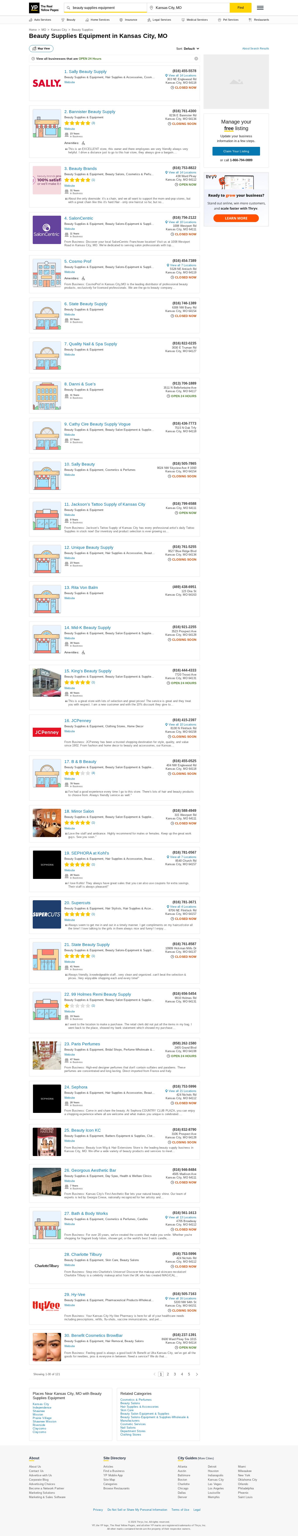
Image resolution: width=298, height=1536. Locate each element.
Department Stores (133, 1431)
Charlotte (184, 1484)
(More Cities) (206, 1458)
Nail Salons (128, 1427)
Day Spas (111, 1176)
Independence (42, 1407)
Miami (242, 1466)
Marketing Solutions (42, 1492)
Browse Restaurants (116, 1488)
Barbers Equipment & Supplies (125, 1136)
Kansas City (59, 29)
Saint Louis (245, 1497)
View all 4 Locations (183, 906)
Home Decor (135, 726)
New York (244, 1475)
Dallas (182, 1492)
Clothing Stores (115, 726)
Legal (197, 1509)
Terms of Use (180, 1509)
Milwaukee (245, 1471)
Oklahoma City (247, 1479)
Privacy (98, 1509)
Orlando (243, 1484)
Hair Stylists (113, 908)
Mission (38, 1414)
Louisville (214, 1492)
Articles (108, 1466)
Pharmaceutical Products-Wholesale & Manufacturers (140, 1300)
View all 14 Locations (182, 75)
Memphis (214, 1497)
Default (189, 48)
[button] (260, 8)
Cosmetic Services (133, 1424)
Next (195, 1374)
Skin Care (111, 1260)
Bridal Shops (113, 1049)
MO (43, 29)
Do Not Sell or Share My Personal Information (137, 1509)
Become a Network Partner (46, 1488)
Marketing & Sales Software (47, 1497)
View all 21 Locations (182, 1091)
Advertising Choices (42, 1484)
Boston (182, 1479)
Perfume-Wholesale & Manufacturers (148, 1049)
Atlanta (182, 1466)
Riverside (39, 1425)
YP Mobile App (113, 1475)
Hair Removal (114, 1341)
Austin (182, 1471)
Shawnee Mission (44, 1421)
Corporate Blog (38, 1479)
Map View (44, 48)
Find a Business (114, 1471)
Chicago (183, 1488)
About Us (35, 1466)
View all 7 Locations (183, 265)
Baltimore (184, 1475)
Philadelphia (246, 1488)
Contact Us (36, 1471)
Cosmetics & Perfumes (141, 174)
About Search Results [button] (255, 48)
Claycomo (39, 1428)
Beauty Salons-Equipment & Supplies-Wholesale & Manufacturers (148, 223)
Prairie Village (42, 1418)
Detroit (212, 1466)
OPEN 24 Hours (90, 58)
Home (33, 29)
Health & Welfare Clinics (136, 1176)
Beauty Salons (115, 174)
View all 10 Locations (182, 222)
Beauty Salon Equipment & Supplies (129, 429)
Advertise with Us (40, 1475)
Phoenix (243, 1492)
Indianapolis (215, 1475)
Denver (182, 1497)
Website (69, 82)
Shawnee (39, 1411)
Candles (142, 1219)
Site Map (109, 1479)
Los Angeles (216, 1488)
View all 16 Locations (182, 1298)
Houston (213, 1471)
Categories (110, 1484)
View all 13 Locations (182, 1217)
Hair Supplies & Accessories (123, 77)
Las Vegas (215, 1484)
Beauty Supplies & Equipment (83, 77)
